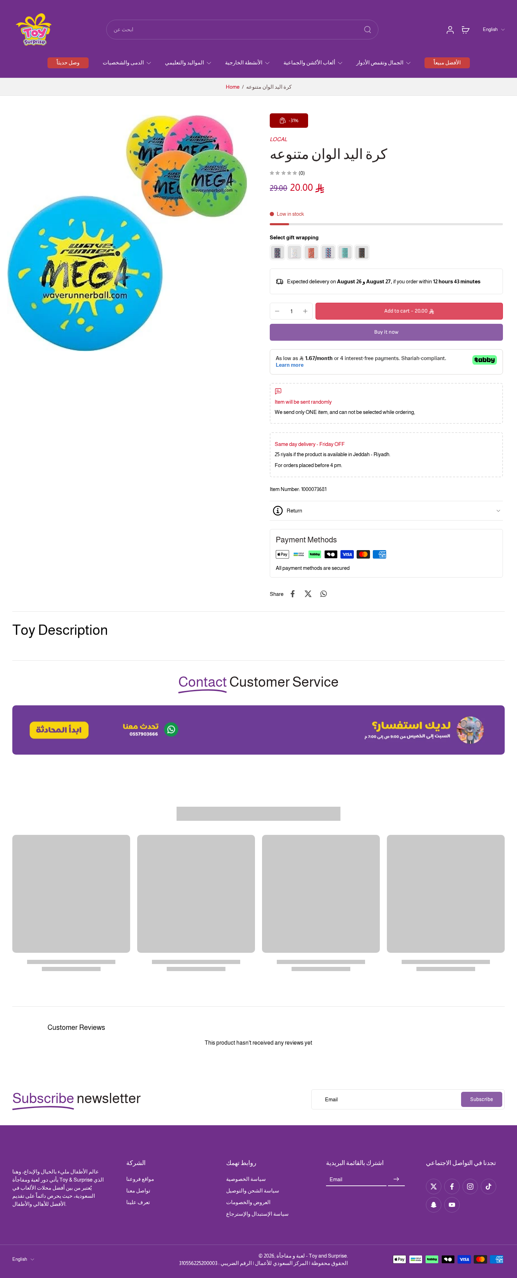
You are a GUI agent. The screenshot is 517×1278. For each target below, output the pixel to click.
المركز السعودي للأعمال (281, 1263)
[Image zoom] (127, 233)
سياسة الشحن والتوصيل (252, 1191)
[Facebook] (452, 1186)
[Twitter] (433, 1186)
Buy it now (386, 332)
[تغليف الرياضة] (345, 252)
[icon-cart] (465, 30)
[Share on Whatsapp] (323, 594)
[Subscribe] (396, 1179)
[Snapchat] (433, 1205)
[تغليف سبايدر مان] (328, 252)
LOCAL (278, 139)
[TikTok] (488, 1186)
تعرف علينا (138, 1202)
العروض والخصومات (248, 1202)
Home (233, 87)
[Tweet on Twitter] (308, 594)
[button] (409, 311)
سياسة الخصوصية (246, 1179)
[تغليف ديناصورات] (362, 252)
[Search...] (367, 29)
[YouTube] (452, 1205)
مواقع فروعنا (140, 1179)
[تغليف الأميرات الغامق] (277, 252)
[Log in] (450, 30)
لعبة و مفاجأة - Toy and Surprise (311, 1256)
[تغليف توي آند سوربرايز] (294, 252)
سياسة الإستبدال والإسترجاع (257, 1214)
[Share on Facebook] (292, 594)
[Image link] (258, 730)
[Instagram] (470, 1186)
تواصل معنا (138, 1191)
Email (336, 1179)
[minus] (277, 311)
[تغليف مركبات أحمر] (311, 252)
